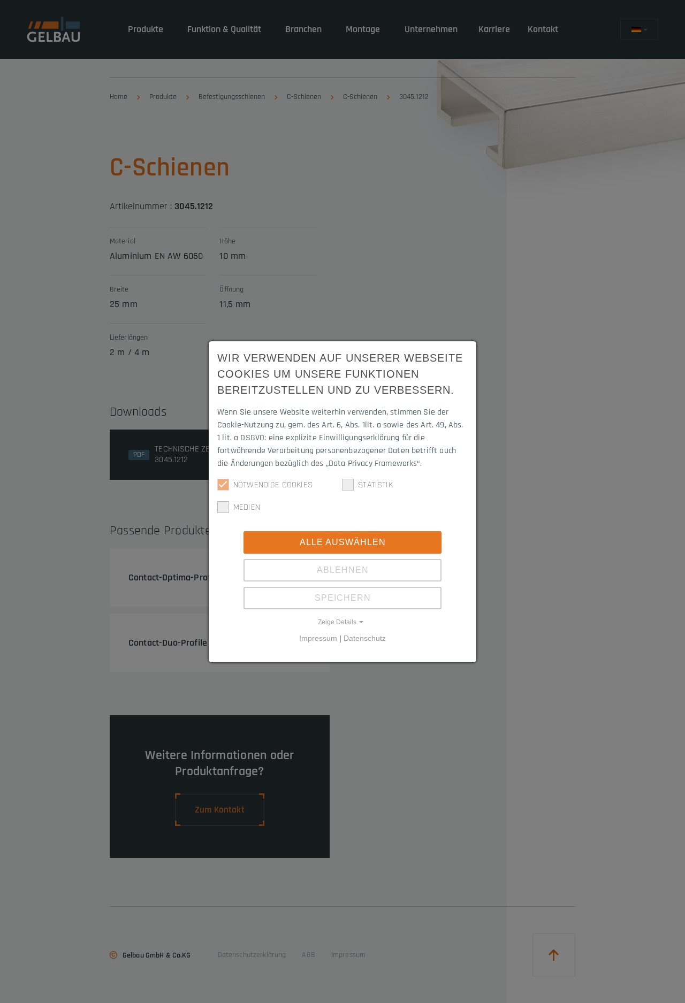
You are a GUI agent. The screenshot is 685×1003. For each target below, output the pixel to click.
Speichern (343, 597)
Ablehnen (343, 570)
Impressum (318, 638)
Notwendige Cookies (273, 485)
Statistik (375, 485)
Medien (246, 507)
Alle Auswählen (343, 542)
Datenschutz (365, 638)
